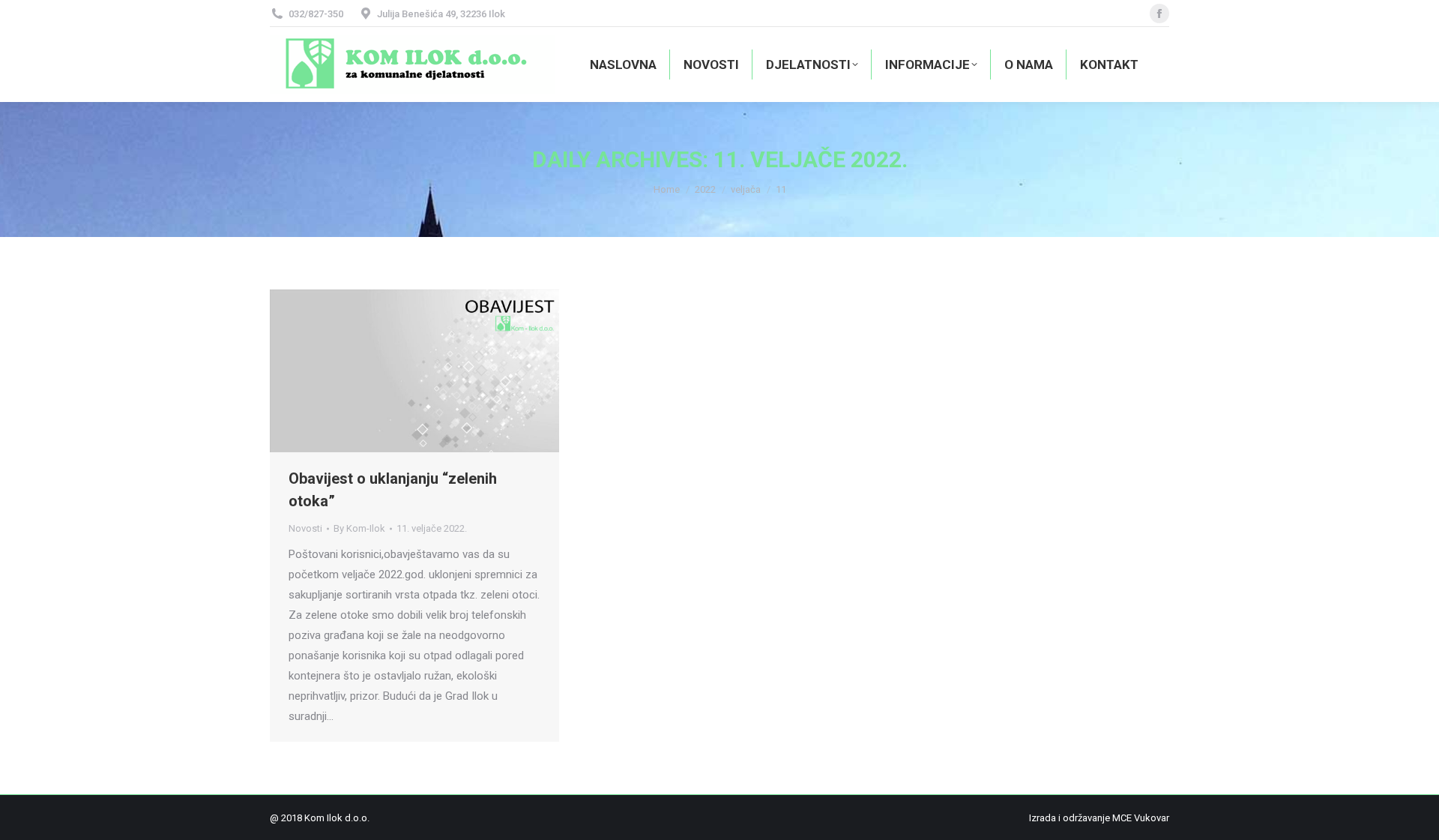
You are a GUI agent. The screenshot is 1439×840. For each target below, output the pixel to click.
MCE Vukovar (1140, 818)
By (359, 528)
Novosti (305, 528)
